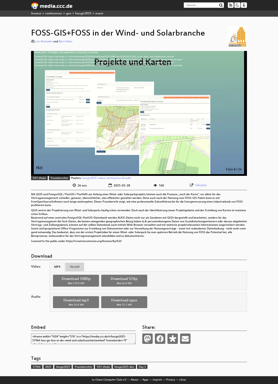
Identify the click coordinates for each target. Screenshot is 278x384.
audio (127, 178)
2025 (48, 367)
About (134, 379)
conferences (53, 13)
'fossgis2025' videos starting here (102, 178)
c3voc (182, 379)
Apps (145, 379)
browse (36, 13)
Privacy (170, 379)
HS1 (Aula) (39, 178)
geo (68, 13)
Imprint (157, 379)
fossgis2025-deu (124, 367)
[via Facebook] (160, 338)
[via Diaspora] (172, 338)
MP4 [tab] (57, 267)
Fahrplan (201, 185)
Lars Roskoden (44, 41)
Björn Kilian (65, 41)
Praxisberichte (59, 178)
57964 (36, 367)
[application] (139, 113)
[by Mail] (185, 338)
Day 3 (142, 367)
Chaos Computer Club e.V (110, 379)
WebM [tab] (74, 267)
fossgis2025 (83, 13)
